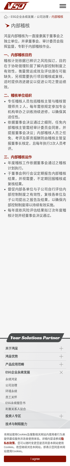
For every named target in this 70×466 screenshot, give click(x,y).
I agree (35, 459)
